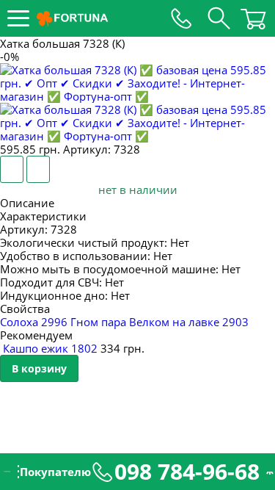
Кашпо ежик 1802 (50, 348)
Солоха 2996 (35, 321)
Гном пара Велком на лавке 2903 (159, 321)
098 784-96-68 (187, 471)
